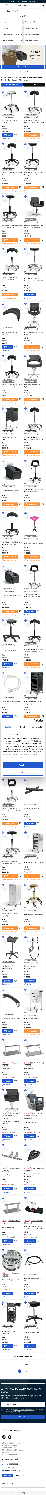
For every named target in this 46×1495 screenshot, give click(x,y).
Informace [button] (7, 1484)
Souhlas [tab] (8, 727)
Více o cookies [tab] (37, 727)
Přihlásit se (23, 1417)
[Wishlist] (39, 5)
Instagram (4, 1437)
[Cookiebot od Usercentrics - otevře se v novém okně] (33, 720)
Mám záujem (33, 135)
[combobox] (12, 85)
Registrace (20, 1475)
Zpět (3, 11)
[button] (20, 71)
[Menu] (3, 5)
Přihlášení (7, 1475)
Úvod (8, 11)
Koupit (8, 135)
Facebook (10, 1437)
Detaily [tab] (23, 727)
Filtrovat (35, 85)
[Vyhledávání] (7, 5)
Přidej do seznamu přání (15, 135)
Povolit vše (23, 765)
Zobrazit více (23, 1364)
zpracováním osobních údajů (24, 1410)
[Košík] (43, 5)
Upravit (22, 772)
